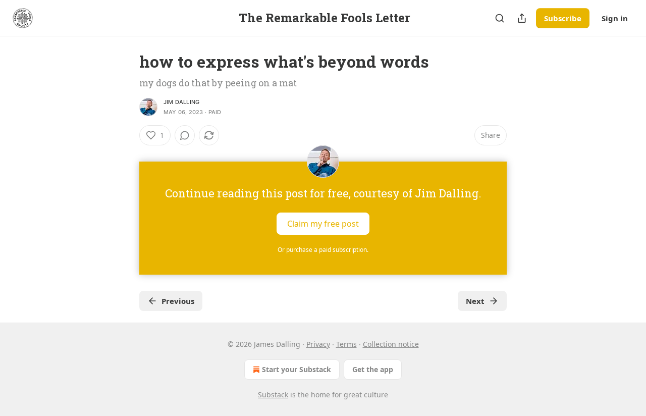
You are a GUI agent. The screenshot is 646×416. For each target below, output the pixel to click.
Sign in (615, 18)
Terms (346, 344)
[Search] (500, 18)
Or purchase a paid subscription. (323, 249)
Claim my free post (323, 223)
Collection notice (391, 344)
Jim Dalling (181, 102)
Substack (273, 394)
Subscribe (562, 18)
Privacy (318, 344)
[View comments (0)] (185, 135)
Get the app (372, 369)
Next (475, 301)
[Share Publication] (522, 18)
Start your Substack (296, 369)
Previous (178, 301)
